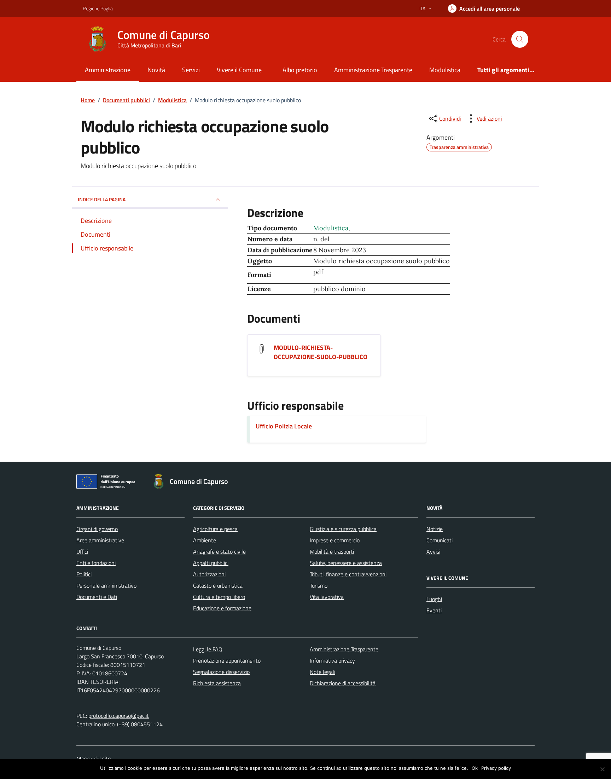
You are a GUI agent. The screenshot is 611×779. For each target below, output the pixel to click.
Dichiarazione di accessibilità (343, 683)
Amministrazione (107, 70)
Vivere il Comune (239, 70)
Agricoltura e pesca (215, 529)
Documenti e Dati (96, 597)
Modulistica (444, 70)
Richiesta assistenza (217, 683)
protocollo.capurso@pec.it (118, 715)
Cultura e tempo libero (219, 597)
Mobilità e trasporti (332, 551)
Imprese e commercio (335, 540)
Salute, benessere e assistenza (346, 563)
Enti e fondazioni (96, 563)
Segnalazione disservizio (221, 672)
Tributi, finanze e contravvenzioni (348, 574)
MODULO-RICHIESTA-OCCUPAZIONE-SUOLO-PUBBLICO (320, 352)
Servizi (191, 70)
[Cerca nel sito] (519, 39)
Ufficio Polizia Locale (284, 426)
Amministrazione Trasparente (373, 70)
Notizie (434, 529)
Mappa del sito (93, 758)
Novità (156, 70)
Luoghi (434, 599)
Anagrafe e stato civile (219, 551)
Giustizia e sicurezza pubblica (343, 529)
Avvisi (433, 551)
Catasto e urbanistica (218, 585)
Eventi (434, 610)
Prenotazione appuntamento (227, 660)
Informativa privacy (332, 660)
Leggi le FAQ (207, 649)
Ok (475, 768)
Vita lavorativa (327, 597)
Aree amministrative (100, 540)
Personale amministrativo (106, 585)
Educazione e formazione (222, 608)
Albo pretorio (300, 70)
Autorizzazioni (209, 574)
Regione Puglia (98, 8)
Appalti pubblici (210, 563)
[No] (602, 769)
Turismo (318, 585)
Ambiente (204, 540)
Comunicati (439, 540)
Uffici (82, 551)
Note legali (322, 672)
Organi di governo (97, 529)
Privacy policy (496, 768)
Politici (84, 574)
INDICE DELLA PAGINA (102, 199)
